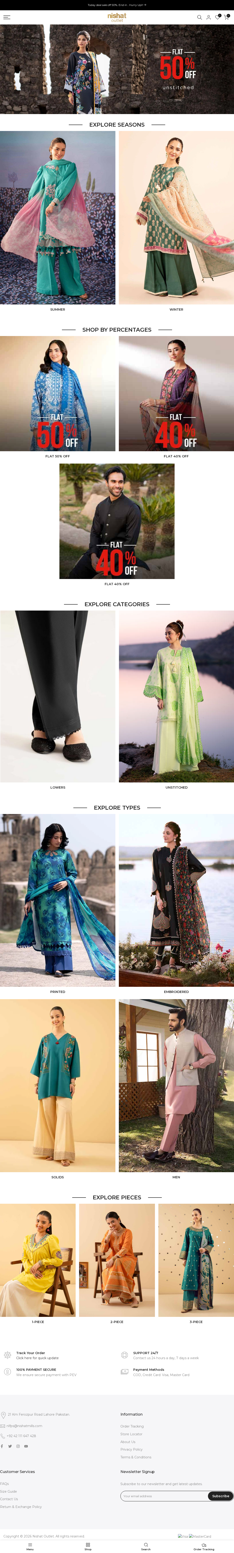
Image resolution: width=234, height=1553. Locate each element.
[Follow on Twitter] (10, 1446)
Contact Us (9, 1499)
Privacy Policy (131, 1449)
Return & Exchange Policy (21, 1507)
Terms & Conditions (135, 1457)
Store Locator (131, 1434)
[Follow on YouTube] (26, 1446)
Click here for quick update (37, 1358)
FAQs (4, 1484)
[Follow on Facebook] (2, 1446)
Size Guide (8, 1491)
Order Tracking (132, 1426)
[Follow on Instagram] (18, 1446)
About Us (127, 1442)
